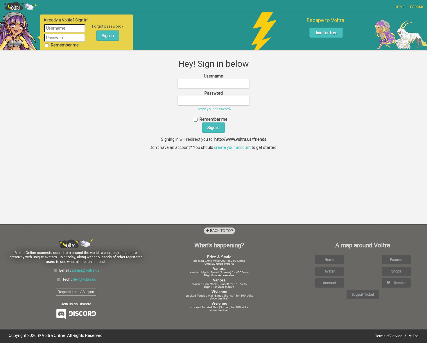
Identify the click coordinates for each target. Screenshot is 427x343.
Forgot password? (107, 26)
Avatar (329, 271)
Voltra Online (20, 6)
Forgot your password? (213, 109)
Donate (399, 283)
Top (415, 336)
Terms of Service (388, 336)
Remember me (65, 45)
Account (329, 283)
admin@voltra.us (85, 270)
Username (213, 76)
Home (400, 7)
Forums (417, 7)
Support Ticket (362, 295)
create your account (232, 147)
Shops (396, 271)
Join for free (326, 32)
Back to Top (221, 231)
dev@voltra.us (84, 279)
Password (213, 93)
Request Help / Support (76, 292)
